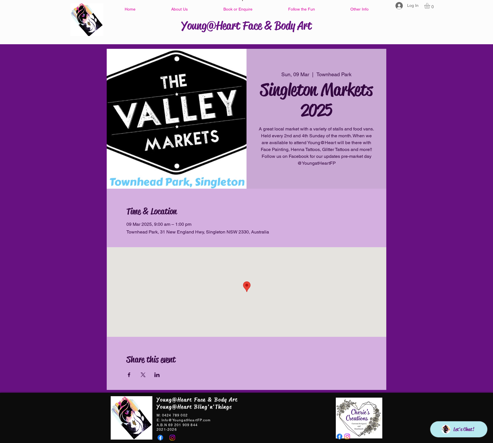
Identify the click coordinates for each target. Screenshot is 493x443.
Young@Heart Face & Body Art (246, 25)
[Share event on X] (143, 374)
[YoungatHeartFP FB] (160, 437)
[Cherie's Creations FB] (339, 436)
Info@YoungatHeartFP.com (186, 420)
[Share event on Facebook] (129, 374)
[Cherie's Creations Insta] (347, 436)
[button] (179, 9)
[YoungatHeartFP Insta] (172, 437)
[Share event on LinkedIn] (157, 374)
